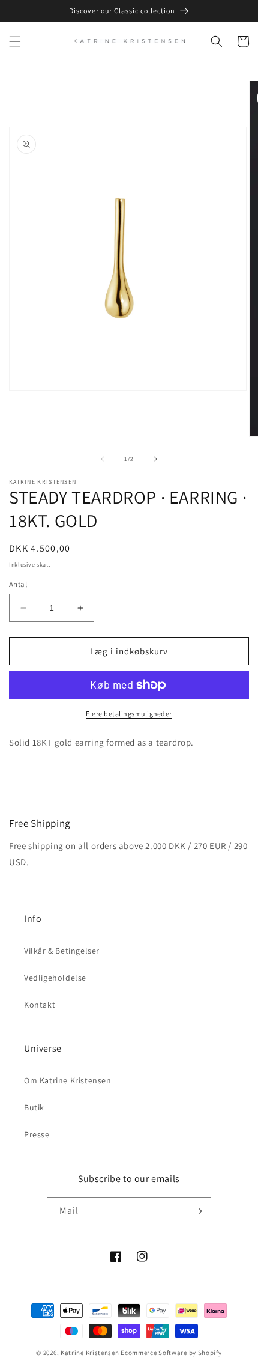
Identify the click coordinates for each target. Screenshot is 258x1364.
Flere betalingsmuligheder (129, 713)
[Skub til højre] (155, 459)
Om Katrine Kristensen (68, 1080)
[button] (15, 41)
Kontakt (39, 1004)
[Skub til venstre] (102, 459)
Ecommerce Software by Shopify (171, 1352)
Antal (18, 584)
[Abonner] (197, 1211)
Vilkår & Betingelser (62, 950)
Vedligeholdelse (55, 977)
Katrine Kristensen (90, 1352)
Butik (34, 1107)
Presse (37, 1134)
